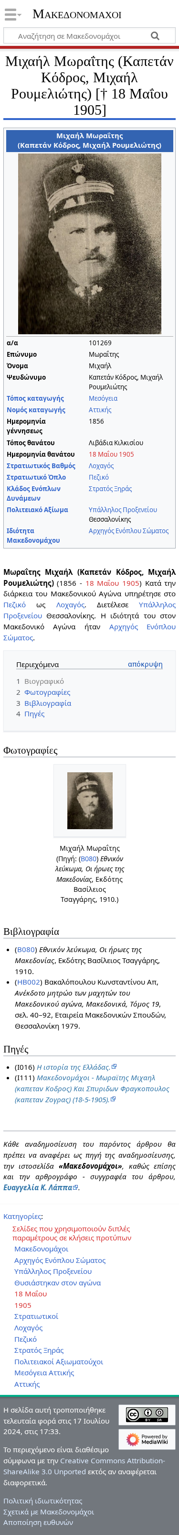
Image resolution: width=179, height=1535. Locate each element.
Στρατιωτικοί (36, 1316)
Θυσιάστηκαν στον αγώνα (57, 1282)
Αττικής (100, 410)
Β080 (88, 858)
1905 (126, 454)
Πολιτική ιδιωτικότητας (42, 1500)
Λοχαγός (101, 465)
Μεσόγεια (103, 398)
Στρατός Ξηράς (110, 488)
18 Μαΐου (103, 454)
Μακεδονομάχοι (77, 14)
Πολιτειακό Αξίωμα (37, 509)
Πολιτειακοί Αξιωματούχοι (58, 1361)
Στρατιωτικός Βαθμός (41, 465)
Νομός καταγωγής (36, 410)
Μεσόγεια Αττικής (44, 1372)
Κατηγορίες (22, 1216)
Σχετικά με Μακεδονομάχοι (48, 1511)
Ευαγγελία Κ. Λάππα (37, 1187)
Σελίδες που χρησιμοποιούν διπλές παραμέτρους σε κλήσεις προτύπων (71, 1233)
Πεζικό (99, 477)
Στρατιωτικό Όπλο (36, 477)
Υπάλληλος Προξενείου (123, 509)
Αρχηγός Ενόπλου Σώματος (128, 530)
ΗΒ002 (28, 982)
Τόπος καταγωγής (35, 398)
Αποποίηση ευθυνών (38, 1522)
